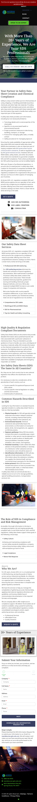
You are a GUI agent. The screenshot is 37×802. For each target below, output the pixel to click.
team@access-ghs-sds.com (10, 736)
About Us (5, 566)
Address (4, 693)
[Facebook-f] (18, 799)
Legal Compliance (10, 553)
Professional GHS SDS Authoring (15, 266)
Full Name (5, 686)
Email (4, 701)
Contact (25, 18)
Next (18, 716)
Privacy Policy (15, 796)
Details (33, 674)
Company (5, 679)
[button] (18, 266)
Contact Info (4, 675)
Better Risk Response (11, 557)
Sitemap (23, 794)
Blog (24, 14)
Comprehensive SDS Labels (14, 302)
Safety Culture (8, 539)
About (23, 6)
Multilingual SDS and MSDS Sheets (16, 306)
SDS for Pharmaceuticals (13, 309)
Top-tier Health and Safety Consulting (17, 313)
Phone (4, 708)
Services (25, 10)
